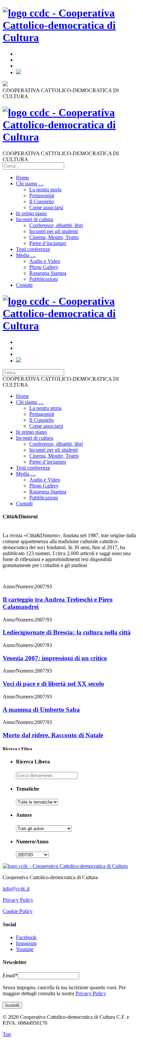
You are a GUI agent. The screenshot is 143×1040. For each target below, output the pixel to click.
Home (22, 177)
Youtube (25, 949)
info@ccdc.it (16, 888)
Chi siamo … (30, 183)
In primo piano (31, 213)
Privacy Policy (18, 900)
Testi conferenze (33, 249)
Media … (26, 255)
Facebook (26, 937)
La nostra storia (45, 189)
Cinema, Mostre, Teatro (54, 237)
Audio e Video (44, 261)
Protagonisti (41, 195)
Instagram (26, 943)
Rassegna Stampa (47, 273)
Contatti (24, 285)
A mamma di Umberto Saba (41, 709)
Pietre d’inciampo (47, 243)
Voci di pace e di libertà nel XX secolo (53, 683)
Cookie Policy (18, 911)
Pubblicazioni (43, 279)
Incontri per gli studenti (53, 231)
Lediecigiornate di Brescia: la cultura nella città (67, 632)
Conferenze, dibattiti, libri (56, 225)
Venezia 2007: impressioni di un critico (55, 658)
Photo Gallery (44, 267)
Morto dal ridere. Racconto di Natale (53, 735)
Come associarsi (46, 207)
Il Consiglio (41, 201)
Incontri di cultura (34, 219)
